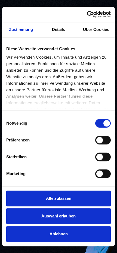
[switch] (103, 140)
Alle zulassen (58, 198)
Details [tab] (58, 29)
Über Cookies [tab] (96, 29)
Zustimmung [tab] (21, 29)
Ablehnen (59, 234)
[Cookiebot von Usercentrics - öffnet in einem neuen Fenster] (87, 14)
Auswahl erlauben (58, 216)
